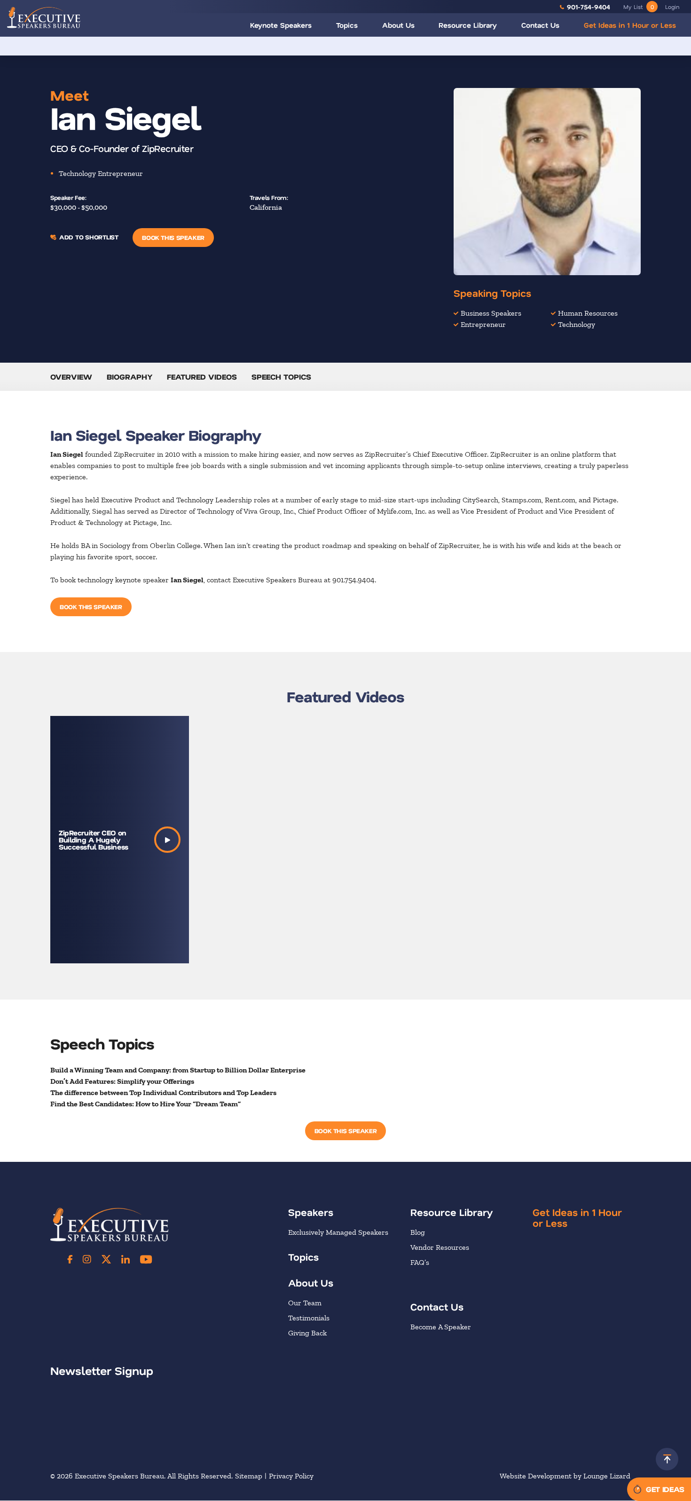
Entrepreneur (483, 324)
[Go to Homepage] (43, 17)
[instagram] (87, 1259)
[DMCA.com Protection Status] (570, 1430)
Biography (130, 376)
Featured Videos (202, 376)
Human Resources (588, 313)
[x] (106, 1259)
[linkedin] (125, 1259)
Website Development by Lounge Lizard (565, 1476)
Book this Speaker (173, 237)
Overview (71, 376)
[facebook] (70, 1259)
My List (638, 6)
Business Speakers (491, 313)
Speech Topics (281, 376)
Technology (576, 324)
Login (672, 6)
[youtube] (146, 1259)
